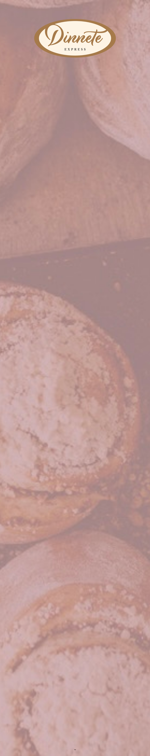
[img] (75, 378)
